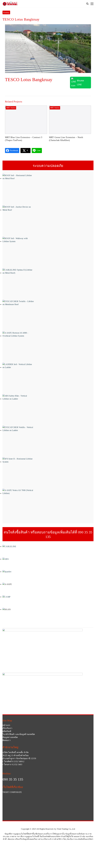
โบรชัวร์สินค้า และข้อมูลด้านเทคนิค (18, 734)
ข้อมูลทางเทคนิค (10, 737)
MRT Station (11, 108)
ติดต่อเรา (6, 740)
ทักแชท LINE (80, 82)
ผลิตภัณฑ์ (6, 731)
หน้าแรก (6, 725)
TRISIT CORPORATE (12, 792)
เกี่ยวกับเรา (7, 728)
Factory (6, 12)
